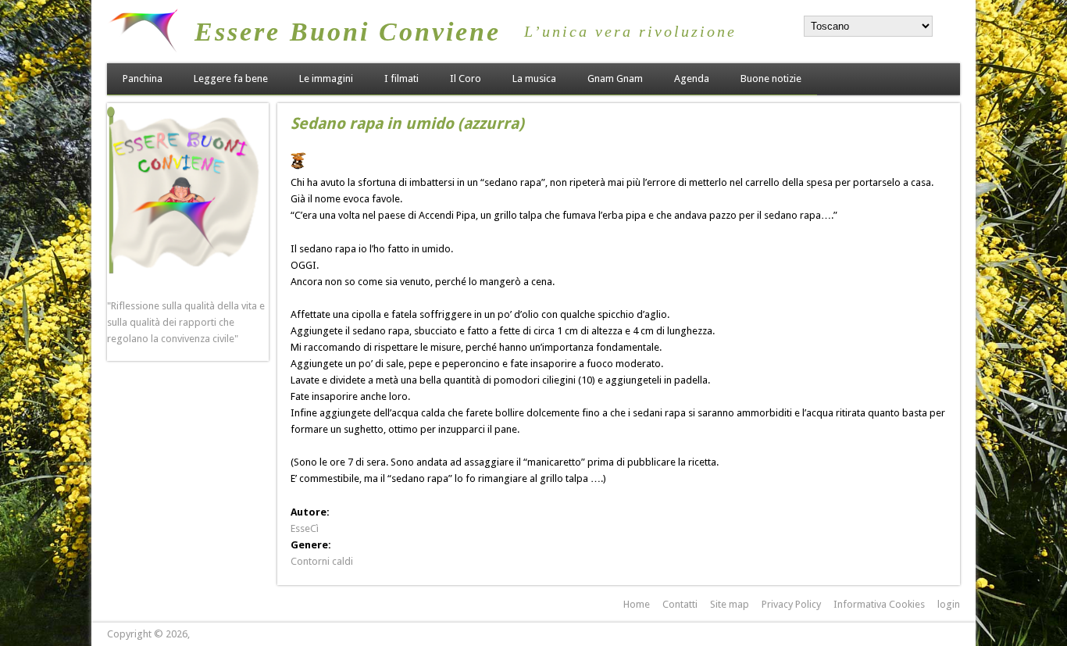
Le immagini (326, 78)
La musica (534, 78)
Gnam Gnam (615, 78)
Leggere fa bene (231, 78)
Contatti (680, 604)
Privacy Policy (791, 604)
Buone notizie (770, 78)
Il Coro (465, 78)
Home (636, 604)
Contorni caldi (322, 561)
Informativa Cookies (879, 604)
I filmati (401, 78)
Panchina (142, 78)
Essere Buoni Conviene (347, 31)
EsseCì (305, 528)
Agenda (691, 78)
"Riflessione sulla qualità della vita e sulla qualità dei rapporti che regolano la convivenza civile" (186, 322)
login (948, 604)
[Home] (143, 49)
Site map (729, 604)
